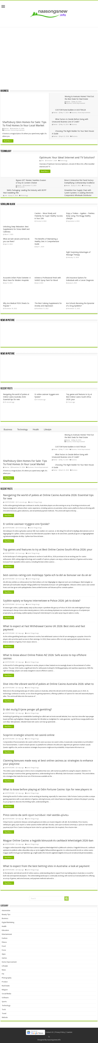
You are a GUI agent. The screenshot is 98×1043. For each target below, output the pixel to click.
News (4, 970)
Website (5, 1017)
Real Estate (6, 986)
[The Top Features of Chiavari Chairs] (55, 340)
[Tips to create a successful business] (71, 363)
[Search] (66, 898)
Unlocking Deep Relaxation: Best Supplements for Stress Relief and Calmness (16, 229)
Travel (4, 1013)
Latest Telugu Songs (36, 502)
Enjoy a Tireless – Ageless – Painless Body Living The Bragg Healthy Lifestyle (80, 215)
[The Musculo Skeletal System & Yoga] (72, 330)
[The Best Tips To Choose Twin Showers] (87, 330)
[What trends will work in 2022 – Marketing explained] (56, 374)
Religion (5, 990)
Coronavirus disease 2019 (18, 54)
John (42, 160)
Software (5, 998)
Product (5, 982)
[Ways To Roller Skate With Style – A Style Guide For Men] (25, 340)
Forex (4, 950)
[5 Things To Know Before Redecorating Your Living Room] (10, 340)
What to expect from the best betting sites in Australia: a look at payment (46, 866)
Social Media (6, 994)
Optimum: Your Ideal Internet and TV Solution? (67, 157)
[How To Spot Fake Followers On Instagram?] (41, 374)
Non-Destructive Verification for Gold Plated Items (47, 76)
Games (4, 958)
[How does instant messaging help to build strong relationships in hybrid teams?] (26, 359)
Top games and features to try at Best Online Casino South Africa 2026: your (79, 396)
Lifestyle (47, 429)
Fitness (4, 942)
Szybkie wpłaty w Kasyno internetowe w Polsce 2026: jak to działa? (41, 600)
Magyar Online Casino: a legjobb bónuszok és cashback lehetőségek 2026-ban (48, 840)
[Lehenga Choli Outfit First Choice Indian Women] (85, 336)
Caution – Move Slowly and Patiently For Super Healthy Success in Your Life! (49, 215)
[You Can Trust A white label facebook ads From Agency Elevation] (56, 363)
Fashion (4, 938)
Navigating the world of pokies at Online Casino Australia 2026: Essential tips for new (16, 396)
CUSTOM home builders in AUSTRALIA (70, 110)
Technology (6, 151)
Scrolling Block (8, 204)
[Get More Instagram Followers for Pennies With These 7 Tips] (87, 363)
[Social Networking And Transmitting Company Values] (71, 370)
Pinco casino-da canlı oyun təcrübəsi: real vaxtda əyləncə (36, 815)
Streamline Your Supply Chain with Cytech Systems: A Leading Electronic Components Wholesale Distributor (78, 192)
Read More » (8, 141)
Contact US (49, 1032)
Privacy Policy (60, 1032)
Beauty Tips (6, 914)
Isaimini (69, 1032)
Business (5, 91)
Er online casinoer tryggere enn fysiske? (26, 524)
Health (36, 429)
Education (5, 930)
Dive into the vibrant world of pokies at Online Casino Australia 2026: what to (48, 683)
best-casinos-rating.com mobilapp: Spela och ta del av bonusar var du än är (47, 575)
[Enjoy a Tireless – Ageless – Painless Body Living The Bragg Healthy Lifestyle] (57, 330)
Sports (4, 1002)
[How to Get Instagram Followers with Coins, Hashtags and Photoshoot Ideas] (26, 370)
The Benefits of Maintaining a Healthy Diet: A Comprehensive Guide (47, 241)
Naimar (6, 128)
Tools (4, 1009)
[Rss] (49, 1036)
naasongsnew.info (54, 1040)
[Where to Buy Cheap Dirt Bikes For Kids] (40, 340)
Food (4, 946)
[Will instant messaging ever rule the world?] (41, 359)
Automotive (6, 910)
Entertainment (7, 934)
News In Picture (8, 320)
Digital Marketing (8, 922)
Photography (6, 978)
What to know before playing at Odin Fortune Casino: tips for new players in (47, 789)
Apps (4, 954)
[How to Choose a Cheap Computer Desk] (70, 340)
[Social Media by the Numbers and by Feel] (10, 359)
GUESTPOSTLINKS (9, 502)
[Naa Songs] (49, 13)
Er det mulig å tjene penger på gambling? (27, 709)
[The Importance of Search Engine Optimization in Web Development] (10, 370)
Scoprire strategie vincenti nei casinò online (28, 735)
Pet (3, 974)
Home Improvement (17, 130)
